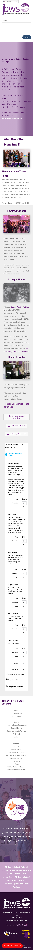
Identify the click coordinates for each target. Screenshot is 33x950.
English (8, 1)
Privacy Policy (23, 920)
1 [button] (15, 844)
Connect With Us (11, 920)
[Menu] (29, 29)
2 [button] (17, 844)
